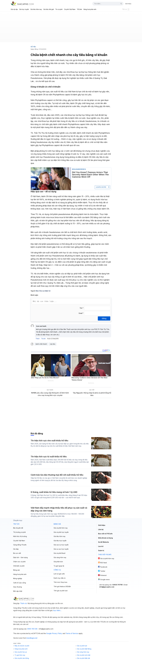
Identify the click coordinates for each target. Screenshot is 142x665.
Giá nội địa (14, 9)
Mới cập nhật (17, 591)
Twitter (102, 571)
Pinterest (103, 575)
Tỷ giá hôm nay (20, 655)
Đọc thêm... (57, 610)
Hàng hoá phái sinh (89, 9)
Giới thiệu (128, 3)
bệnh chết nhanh (41, 344)
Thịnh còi (23, 603)
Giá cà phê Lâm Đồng (22, 658)
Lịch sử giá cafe (59, 574)
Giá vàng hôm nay (60, 557)
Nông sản (16, 570)
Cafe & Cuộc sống (19, 583)
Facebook (103, 567)
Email (81, 313)
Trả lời (43, 338)
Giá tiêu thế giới (48, 9)
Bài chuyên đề (18, 528)
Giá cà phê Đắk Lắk (83, 658)
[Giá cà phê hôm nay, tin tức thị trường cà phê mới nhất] (22, 3)
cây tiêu (52, 344)
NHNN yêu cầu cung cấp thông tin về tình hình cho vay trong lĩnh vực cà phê (50, 394)
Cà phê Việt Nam (69, 9)
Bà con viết (17, 553)
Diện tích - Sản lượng (20, 557)
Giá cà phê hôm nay (61, 528)
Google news (105, 579)
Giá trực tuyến (24, 9)
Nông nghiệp (17, 578)
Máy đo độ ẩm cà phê (22, 646)
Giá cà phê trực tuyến (61, 532)
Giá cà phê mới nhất (83, 655)
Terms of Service (72, 633)
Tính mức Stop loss (60, 582)
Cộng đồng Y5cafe (19, 545)
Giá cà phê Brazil (59, 553)
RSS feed (103, 563)
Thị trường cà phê (19, 532)
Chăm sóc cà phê (19, 561)
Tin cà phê (58, 9)
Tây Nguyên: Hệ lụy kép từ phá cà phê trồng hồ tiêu (92, 394)
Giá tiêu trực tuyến (60, 540)
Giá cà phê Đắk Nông (84, 649)
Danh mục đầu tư (59, 578)
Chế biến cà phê (18, 566)
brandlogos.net (32, 638)
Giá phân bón (58, 561)
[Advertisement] (71, 27)
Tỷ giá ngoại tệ (59, 566)
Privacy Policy (57, 633)
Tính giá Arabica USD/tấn (62, 586)
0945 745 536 (32, 629)
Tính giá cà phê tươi (60, 590)
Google (48, 633)
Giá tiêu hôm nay (36, 9)
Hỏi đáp (16, 549)
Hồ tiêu (33, 47)
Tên (81, 308)
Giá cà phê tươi (82, 646)
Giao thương (17, 587)
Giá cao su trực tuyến (61, 545)
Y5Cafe (79, 9)
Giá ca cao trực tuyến (61, 549)
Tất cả (124, 9)
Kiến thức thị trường (20, 536)
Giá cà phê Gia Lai (21, 652)
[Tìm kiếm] (120, 3)
